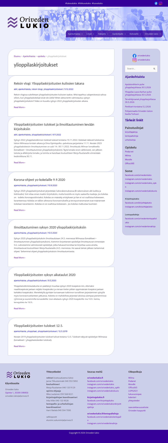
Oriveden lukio (151, 33)
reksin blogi (37, 89)
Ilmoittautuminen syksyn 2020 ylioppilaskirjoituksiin (50, 227)
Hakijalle (102, 33)
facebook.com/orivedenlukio (138, 175)
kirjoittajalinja (131, 132)
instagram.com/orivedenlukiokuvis (141, 191)
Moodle (128, 159)
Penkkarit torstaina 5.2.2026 (138, 106)
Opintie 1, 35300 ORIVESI (16, 392)
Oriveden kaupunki (137, 410)
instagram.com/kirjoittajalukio (138, 206)
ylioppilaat (32, 331)
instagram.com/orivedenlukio (138, 179)
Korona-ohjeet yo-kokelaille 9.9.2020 (39, 180)
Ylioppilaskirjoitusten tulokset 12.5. (38, 326)
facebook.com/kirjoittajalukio (138, 203)
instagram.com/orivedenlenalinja (140, 226)
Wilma (128, 155)
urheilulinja (130, 140)
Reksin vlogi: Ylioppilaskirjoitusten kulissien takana (49, 83)
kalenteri (132, 397)
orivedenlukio (143, 55)
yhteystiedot (134, 400)
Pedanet (132, 381)
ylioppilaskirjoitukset (53, 89)
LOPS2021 (133, 390)
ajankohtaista (24, 89)
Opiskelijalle (117, 33)
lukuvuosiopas (134, 394)
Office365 (129, 163)
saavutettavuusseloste (138, 407)
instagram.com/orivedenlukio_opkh (103, 387)
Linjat (89, 33)
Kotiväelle (134, 33)
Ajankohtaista (74, 33)
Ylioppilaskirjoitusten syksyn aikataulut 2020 (44, 275)
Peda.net (129, 151)
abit (15, 89)
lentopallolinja (131, 136)
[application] (81, 34)
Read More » (19, 107)
